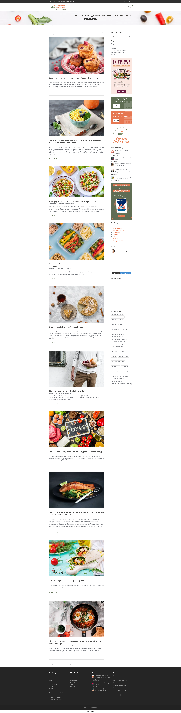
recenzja (125, 366)
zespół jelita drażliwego (118, 383)
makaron (115, 344)
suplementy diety (125, 368)
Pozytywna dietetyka (118, 226)
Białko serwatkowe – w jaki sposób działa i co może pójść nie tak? (122, 171)
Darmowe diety (117, 232)
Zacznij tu (72, 676)
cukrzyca (115, 316)
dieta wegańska (116, 321)
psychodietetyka (124, 363)
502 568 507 (54, 1)
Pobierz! (116, 106)
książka (124, 339)
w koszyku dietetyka (118, 378)
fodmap (123, 326)
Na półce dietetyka (117, 243)
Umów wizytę (52, 678)
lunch (114, 341)
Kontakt (51, 688)
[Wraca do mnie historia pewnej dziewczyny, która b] (116, 268)
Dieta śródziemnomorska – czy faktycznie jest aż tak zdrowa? (123, 177)
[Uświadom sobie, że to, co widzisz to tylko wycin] (116, 256)
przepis (114, 363)
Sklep (50, 680)
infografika (116, 331)
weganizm (115, 376)
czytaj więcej (53, 91)
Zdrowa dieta (114, 54)
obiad (114, 356)
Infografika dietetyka (118, 230)
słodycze (115, 371)
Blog (112, 44)
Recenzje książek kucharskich (119, 50)
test (121, 371)
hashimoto (123, 329)
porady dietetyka (124, 359)
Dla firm (51, 686)
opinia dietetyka (123, 356)
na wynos (115, 349)
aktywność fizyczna (118, 314)
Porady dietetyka (117, 228)
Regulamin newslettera (55, 697)
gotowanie (115, 329)
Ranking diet (116, 234)
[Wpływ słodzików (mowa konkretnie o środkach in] (126, 262)
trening (128, 371)
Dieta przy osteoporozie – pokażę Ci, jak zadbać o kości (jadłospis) (122, 152)
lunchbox (121, 341)
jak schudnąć (116, 339)
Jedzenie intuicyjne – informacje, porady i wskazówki (123, 164)
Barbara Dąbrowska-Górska (58, 80)
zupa (129, 383)
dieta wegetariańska (118, 324)
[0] (131, 7)
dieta (121, 316)
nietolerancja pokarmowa (119, 354)
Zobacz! (116, 121)
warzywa (127, 373)
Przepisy (113, 48)
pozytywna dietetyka (118, 361)
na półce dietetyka (117, 346)
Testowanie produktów (117, 52)
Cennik (51, 682)
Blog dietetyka (53, 684)
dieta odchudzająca (118, 319)
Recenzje (72, 686)
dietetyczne (116, 326)
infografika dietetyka (118, 334)
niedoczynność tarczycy (118, 351)
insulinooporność (117, 336)
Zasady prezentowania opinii (56, 699)
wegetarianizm (124, 376)
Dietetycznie (116, 236)
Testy (71, 684)
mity (121, 344)
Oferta (51, 676)
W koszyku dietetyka (118, 241)
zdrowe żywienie (117, 381)
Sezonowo (115, 238)
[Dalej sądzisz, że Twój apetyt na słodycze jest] (126, 256)
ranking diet (116, 366)
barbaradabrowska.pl (89, 707)
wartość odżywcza (117, 373)
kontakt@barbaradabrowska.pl (66, 1)
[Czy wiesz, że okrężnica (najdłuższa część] (126, 268)
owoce (114, 359)
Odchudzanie (114, 46)
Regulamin (52, 691)
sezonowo (115, 368)
